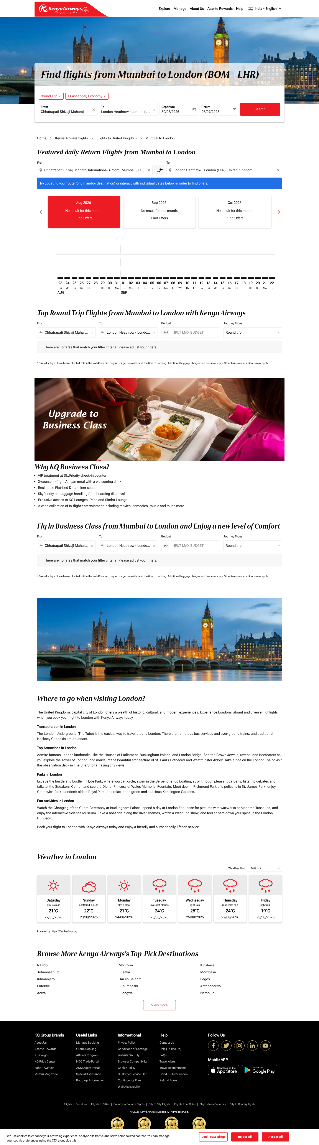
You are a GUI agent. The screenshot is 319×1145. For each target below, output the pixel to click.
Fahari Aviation (44, 1067)
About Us (197, 9)
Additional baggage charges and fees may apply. (196, 363)
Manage (180, 9)
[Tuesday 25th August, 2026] (74, 278)
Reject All (245, 1137)
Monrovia (126, 965)
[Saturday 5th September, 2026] (152, 278)
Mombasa (208, 972)
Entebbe (43, 986)
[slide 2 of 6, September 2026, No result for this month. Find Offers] (159, 211)
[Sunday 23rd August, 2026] (60, 278)
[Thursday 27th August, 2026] (88, 278)
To (102, 107)
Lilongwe (126, 993)
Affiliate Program (87, 1055)
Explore (164, 9)
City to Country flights (242, 1104)
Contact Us (167, 1042)
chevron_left (40, 212)
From (44, 107)
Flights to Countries (75, 1104)
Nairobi (42, 965)
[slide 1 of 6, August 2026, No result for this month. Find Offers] (84, 211)
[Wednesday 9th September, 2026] (180, 278)
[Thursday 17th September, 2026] (236, 278)
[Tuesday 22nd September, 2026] (272, 278)
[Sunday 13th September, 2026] (208, 278)
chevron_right (278, 212)
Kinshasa (207, 965)
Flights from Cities (185, 1104)
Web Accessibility (129, 1086)
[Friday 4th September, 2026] (145, 278)
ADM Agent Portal (88, 1067)
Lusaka (124, 972)
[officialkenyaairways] (239, 1045)
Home (41, 138)
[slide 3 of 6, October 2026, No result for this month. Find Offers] (235, 211)
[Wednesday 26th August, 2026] (81, 278)
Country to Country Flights (129, 1104)
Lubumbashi (128, 986)
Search (260, 109)
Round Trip (49, 96)
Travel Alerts (168, 1061)
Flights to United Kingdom (117, 138)
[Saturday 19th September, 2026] (250, 278)
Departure (168, 107)
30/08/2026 (170, 112)
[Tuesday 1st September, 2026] (124, 278)
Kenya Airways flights (71, 138)
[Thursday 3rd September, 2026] (138, 278)
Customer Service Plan (132, 1074)
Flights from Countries (213, 1104)
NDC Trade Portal (87, 1061)
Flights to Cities (100, 1104)
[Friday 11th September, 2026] (194, 278)
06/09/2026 (210, 112)
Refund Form (168, 1080)
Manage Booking (87, 1042)
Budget (166, 323)
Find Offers (84, 218)
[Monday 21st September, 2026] (265, 278)
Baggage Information (90, 1080)
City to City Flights (159, 1104)
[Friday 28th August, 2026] (95, 278)
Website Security (128, 1055)
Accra (41, 993)
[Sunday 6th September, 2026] (159, 278)
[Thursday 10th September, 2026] (187, 278)
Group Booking (86, 1049)
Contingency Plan (129, 1080)
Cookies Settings (213, 1137)
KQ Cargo (41, 1055)
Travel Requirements (173, 1067)
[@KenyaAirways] (226, 1045)
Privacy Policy (126, 1042)
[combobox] (66, 111)
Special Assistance (88, 1074)
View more (159, 1005)
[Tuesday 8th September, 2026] (173, 278)
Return (206, 107)
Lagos (205, 979)
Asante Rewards (220, 9)
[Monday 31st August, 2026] (117, 278)
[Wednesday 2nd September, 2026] (131, 278)
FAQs (163, 1055)
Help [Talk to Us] (170, 1049)
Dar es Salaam (130, 979)
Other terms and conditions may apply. (246, 363)
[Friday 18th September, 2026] (244, 278)
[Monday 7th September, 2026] (166, 278)
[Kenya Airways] (213, 1045)
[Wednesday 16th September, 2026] (229, 278)
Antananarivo (210, 986)
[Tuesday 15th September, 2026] (222, 278)
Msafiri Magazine (46, 1074)
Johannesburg (48, 972)
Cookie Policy (126, 1067)
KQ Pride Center (45, 1061)
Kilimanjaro (46, 979)
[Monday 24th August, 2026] (67, 278)
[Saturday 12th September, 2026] (201, 278)
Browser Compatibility (132, 1061)
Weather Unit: (237, 868)
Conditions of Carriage (133, 1049)
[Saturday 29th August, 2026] (102, 278)
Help (239, 9)
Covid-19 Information (174, 1074)
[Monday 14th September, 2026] (215, 278)
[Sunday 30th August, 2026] (109, 278)
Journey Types (232, 323)
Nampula (207, 993)
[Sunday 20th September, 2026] (258, 278)
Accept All (275, 1137)
